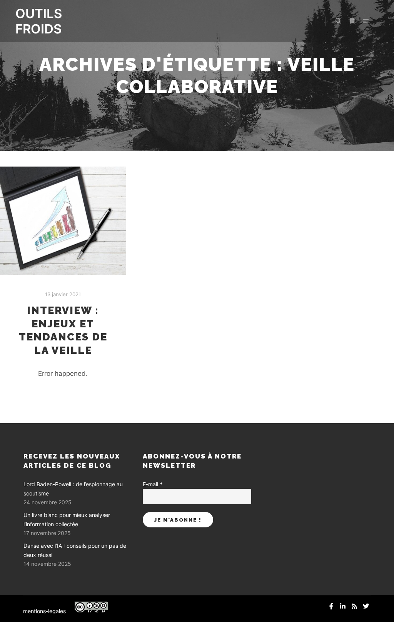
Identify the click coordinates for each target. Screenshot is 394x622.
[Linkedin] (343, 606)
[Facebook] (331, 606)
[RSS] (354, 606)
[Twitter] (366, 606)
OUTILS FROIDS (38, 21)
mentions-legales (44, 611)
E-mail (153, 484)
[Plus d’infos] (352, 21)
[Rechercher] (338, 21)
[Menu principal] (366, 21)
